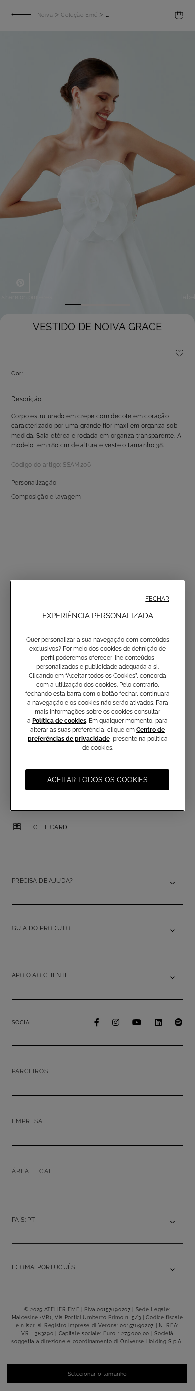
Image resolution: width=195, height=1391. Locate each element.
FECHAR (158, 598)
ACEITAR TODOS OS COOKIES (98, 780)
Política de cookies (59, 720)
